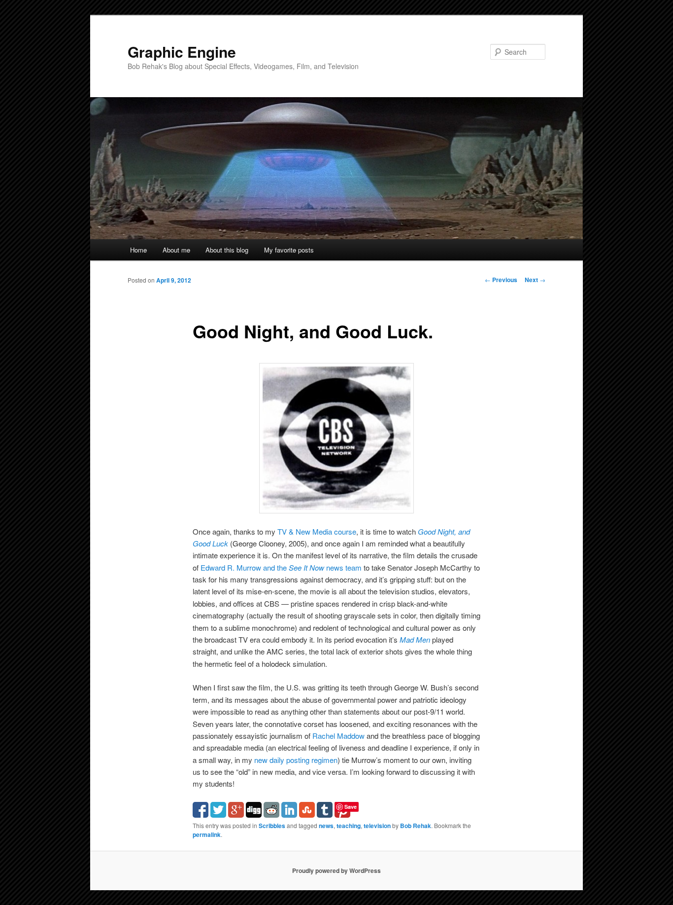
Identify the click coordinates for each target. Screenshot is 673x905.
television (377, 825)
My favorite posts (289, 249)
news (326, 825)
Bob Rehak (415, 825)
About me (176, 249)
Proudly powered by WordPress (336, 870)
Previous (501, 279)
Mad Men (415, 639)
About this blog (226, 249)
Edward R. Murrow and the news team (281, 567)
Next (535, 279)
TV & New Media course (316, 531)
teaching (348, 825)
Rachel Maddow (338, 735)
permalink (207, 834)
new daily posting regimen (295, 760)
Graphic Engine (182, 51)
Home (138, 249)
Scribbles (272, 825)
